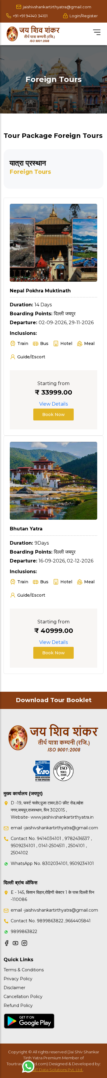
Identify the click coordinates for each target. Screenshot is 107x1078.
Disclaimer (14, 987)
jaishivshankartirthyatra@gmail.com (57, 6)
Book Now (53, 414)
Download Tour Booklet (54, 700)
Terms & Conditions (24, 970)
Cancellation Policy (23, 996)
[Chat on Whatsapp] (28, 1066)
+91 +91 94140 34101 (30, 15)
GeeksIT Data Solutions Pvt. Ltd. (53, 1069)
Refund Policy (18, 1005)
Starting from (53, 383)
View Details (53, 404)
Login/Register (84, 15)
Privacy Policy (18, 978)
